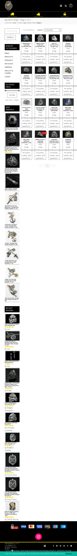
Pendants (9, 60)
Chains (7, 77)
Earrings (8, 67)
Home (14, 23)
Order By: (40, 30)
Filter (12, 95)
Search (10, 37)
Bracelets (9, 57)
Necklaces (9, 64)
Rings (7, 53)
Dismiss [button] (69, 553)
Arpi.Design (68, 550)
